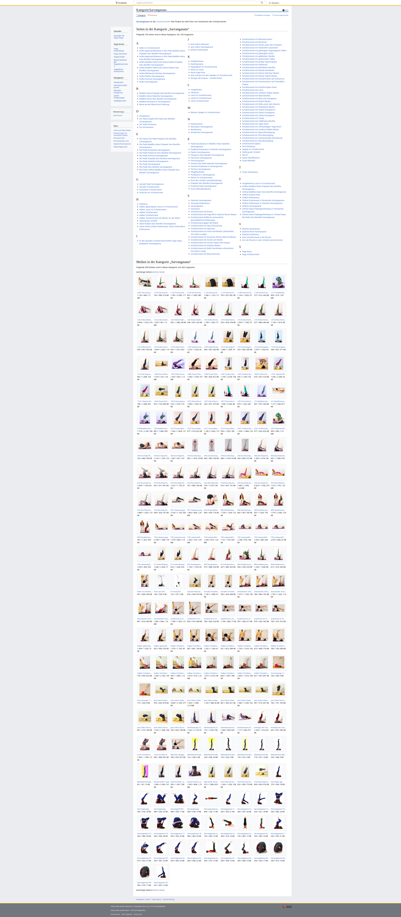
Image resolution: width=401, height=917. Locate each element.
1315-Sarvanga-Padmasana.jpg (228, 347)
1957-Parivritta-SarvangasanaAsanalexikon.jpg (228, 401)
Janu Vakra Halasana (200, 44)
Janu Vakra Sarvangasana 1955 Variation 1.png (278, 700)
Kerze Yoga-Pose (198, 72)
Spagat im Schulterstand (253, 149)
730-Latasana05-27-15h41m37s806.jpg (278, 537)
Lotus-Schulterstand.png (161, 754)
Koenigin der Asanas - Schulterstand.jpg (261, 727)
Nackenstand (196, 124)
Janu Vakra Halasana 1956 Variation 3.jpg (211, 700)
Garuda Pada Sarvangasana (151, 184)
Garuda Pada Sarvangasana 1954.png (195, 591)
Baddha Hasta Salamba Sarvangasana (156, 96)
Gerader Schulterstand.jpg (211, 591)
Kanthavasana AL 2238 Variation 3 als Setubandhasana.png (245, 727)
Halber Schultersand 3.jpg (245, 646)
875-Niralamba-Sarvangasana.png (228, 564)
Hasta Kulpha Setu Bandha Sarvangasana (157, 223)
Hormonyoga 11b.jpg (144, 700)
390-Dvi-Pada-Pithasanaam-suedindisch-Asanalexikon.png (178, 455)
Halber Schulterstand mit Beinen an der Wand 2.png (261, 673)
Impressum (138, 914)
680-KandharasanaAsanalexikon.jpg (278, 510)
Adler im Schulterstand (149, 48)
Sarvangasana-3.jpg (228, 833)
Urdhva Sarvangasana (251, 206)
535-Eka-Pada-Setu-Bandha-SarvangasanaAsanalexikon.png (161, 510)
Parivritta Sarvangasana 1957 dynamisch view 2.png (245, 782)
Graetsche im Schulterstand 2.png (211, 618)
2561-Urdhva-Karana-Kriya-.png (261, 428)
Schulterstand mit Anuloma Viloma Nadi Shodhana (213, 237)
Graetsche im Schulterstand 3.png (245, 618)
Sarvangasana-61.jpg (228, 858)
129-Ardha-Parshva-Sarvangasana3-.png (144, 347)
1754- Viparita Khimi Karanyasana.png (144, 401)
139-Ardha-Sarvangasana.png (178, 374)
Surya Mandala (248, 160)
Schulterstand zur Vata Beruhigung (257, 140)
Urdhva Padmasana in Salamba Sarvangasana (262, 203)
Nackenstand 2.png (195, 782)
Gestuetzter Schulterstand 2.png (144, 618)
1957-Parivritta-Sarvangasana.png (211, 401)
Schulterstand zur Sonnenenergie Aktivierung (262, 138)
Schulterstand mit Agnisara (203, 228)
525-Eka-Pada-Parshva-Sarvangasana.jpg (144, 483)
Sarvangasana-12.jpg (245, 809)
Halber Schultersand (148, 212)
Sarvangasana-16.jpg (161, 833)
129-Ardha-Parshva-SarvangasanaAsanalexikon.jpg (161, 347)
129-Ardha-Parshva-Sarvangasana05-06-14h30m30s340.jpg (245, 320)
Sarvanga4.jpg (193, 809)
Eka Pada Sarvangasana (149, 164)
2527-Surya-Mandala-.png (195, 428)
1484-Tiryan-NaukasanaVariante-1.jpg (195, 374)
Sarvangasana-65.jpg (144, 882)
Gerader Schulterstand (149, 187)
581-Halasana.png (194, 510)
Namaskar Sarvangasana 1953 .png (211, 782)
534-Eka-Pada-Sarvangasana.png (228, 483)
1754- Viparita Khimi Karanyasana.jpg (278, 374)
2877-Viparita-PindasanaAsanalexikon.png (278, 428)
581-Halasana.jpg (178, 510)
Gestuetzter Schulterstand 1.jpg (245, 591)
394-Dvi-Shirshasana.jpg (195, 455)
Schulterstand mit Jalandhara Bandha (258, 67)
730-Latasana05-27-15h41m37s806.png (144, 564)
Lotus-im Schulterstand (201, 98)
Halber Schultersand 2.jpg (211, 646)
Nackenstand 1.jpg (161, 782)
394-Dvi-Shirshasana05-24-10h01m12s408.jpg (228, 455)
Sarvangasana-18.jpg (195, 833)
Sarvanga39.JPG (177, 809)
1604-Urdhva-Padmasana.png (261, 374)
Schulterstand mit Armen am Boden (207, 240)
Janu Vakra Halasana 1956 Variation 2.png (195, 700)
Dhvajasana (144, 116)
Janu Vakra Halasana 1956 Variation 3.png (228, 700)
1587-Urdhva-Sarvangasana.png (245, 374)
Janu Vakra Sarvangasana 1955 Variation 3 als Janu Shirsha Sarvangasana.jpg (161, 727)
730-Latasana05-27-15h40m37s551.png (211, 537)
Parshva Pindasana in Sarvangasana (206, 166)
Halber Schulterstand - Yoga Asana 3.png (195, 673)
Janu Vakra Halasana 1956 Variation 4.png (261, 700)
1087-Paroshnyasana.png (144, 292)
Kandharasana (197, 61)
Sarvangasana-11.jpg (228, 809)
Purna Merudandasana (201, 189)
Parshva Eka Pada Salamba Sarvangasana (209, 163)
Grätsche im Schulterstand (151, 192)
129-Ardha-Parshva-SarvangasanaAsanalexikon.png (178, 347)
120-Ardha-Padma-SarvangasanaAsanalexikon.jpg (178, 320)
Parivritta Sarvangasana (201, 158)
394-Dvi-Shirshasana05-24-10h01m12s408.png (245, 455)
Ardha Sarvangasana (148, 81)
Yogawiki (121, 2)
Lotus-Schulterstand (200, 101)
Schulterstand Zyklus (251, 143)
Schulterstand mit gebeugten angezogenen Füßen (264, 50)
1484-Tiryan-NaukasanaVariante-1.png (211, 374)
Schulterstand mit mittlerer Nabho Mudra (260, 93)
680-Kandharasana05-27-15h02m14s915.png (261, 510)
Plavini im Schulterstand (201, 177)
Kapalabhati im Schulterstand (204, 67)
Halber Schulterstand (148, 215)
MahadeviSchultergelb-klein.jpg (195, 754)
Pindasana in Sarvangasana (203, 174)
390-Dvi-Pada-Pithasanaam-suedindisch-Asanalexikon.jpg (161, 455)
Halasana (143, 204)
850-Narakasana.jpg (195, 564)
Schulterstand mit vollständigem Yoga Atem (261, 126)
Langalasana (196, 89)
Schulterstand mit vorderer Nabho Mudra (260, 129)
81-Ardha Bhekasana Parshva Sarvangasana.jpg (161, 564)
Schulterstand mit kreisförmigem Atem (259, 87)
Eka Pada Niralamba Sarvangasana (154, 150)
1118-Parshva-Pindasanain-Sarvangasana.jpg (211, 292)
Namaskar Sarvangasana (202, 126)
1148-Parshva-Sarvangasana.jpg (245, 292)
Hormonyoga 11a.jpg (278, 673)
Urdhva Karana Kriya (251, 194)
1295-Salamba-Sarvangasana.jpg (195, 347)
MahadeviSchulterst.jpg (278, 754)
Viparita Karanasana (251, 228)
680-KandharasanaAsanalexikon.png (144, 537)
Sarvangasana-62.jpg (245, 858)
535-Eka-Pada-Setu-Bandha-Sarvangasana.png (245, 483)
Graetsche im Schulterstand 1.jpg (178, 618)
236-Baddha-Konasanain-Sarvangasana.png (161, 428)
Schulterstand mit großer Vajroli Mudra (259, 61)
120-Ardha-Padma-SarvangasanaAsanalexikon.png (195, 320)
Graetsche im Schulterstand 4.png (261, 618)
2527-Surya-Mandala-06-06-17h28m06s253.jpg (211, 428)
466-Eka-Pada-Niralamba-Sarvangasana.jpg (261, 455)
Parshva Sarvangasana (201, 169)
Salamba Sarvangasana (201, 200)
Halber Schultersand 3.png (261, 646)
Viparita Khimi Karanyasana (254, 231)
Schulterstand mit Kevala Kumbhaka (258, 70)
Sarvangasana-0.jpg (211, 809)
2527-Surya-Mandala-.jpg (178, 428)
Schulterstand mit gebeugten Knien (258, 53)
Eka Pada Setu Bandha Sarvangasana (155, 167)
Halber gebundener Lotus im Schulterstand (158, 206)
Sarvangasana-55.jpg (195, 858)
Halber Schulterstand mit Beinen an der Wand (159, 218)
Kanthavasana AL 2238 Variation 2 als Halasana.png (228, 727)
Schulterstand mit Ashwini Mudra (205, 245)
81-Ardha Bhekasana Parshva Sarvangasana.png (178, 564)
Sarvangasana (143, 21)
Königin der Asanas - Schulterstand (206, 78)
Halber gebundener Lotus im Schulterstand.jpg (144, 646)
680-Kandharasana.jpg (228, 510)
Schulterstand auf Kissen (202, 211)
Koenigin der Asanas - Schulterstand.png (278, 727)
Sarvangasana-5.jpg (261, 833)
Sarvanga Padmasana (200, 203)
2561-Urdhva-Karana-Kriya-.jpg (245, 428)
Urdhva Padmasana (250, 197)
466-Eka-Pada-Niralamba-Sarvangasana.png (278, 455)
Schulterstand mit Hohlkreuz (254, 64)
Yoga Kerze (247, 251)
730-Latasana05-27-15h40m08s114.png (195, 537)
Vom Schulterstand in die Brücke (256, 237)
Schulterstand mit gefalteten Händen (258, 56)
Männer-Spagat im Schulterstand (205, 112)
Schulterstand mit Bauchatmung (205, 254)
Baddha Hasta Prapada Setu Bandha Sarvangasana (161, 93)
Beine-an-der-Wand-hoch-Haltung (154, 104)
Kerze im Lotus (197, 69)
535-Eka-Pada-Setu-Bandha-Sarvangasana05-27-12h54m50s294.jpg (261, 483)
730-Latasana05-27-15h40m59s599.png (228, 537)
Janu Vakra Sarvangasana (202, 47)
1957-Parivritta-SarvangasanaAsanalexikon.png (245, 401)
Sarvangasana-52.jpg (144, 858)
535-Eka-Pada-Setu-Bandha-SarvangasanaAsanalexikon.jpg (144, 510)
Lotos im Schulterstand (201, 95)
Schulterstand (162, 21)
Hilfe (287, 10)
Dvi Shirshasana (146, 127)
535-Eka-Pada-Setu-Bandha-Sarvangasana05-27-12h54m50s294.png (278, 483)
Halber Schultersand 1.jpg (178, 646)
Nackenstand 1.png (178, 782)
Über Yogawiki (126, 914)
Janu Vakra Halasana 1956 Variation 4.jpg (245, 700)
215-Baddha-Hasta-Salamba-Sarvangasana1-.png (278, 401)
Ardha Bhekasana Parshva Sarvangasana (157, 73)
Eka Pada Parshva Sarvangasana (153, 155)
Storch (245, 155)
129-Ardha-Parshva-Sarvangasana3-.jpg (278, 320)
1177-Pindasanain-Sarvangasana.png (278, 292)
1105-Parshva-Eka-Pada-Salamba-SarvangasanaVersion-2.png (195, 292)
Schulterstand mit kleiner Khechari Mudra (260, 73)
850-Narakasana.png (211, 564)
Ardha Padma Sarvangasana (151, 76)
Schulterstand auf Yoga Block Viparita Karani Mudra (213, 214)
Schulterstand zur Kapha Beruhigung (258, 132)
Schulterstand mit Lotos (252, 90)
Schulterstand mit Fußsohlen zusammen (260, 47)
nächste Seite (158, 272)
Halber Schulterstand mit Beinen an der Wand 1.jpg (211, 673)
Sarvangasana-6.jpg (211, 858)
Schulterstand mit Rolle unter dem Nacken (261, 104)
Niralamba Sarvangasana (202, 132)
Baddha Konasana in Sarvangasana (154, 101)
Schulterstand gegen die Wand (204, 223)
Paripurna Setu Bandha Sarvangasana (207, 155)
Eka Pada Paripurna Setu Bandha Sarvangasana (160, 152)
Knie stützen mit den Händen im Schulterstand (211, 75)
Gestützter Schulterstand (150, 189)
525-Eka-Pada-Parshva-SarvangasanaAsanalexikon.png (195, 483)
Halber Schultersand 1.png (195, 646)
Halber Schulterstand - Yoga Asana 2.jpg (161, 673)
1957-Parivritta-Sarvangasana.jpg (195, 401)
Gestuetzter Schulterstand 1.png (261, 591)
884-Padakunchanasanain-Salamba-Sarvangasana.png (245, 564)
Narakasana (196, 129)
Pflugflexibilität (197, 172)
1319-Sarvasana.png (144, 374)
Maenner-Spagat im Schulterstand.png (178, 754)
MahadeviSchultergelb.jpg (211, 754)
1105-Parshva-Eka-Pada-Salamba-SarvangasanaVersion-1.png (161, 292)
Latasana (195, 92)
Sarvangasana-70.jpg (161, 882)
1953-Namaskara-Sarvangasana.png (178, 401)
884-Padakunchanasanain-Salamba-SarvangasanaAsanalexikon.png (278, 564)
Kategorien (140, 899)
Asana (148, 899)
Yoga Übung (156, 899)
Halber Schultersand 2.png (228, 646)
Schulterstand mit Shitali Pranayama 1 (259, 109)
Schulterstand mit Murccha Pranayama (259, 98)
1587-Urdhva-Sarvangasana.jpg (228, 374)
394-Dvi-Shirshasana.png (211, 455)
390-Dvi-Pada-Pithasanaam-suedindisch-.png (144, 455)
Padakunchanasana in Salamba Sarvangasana (211, 149)
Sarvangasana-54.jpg (178, 858)
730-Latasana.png (178, 537)
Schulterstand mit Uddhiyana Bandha (258, 121)
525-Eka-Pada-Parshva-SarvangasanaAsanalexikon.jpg (178, 483)
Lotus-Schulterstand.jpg (144, 754)
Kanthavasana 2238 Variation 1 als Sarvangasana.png (211, 727)
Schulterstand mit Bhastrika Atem (257, 39)
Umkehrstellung (168, 899)
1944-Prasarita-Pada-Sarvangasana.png (161, 401)
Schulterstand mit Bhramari (254, 42)
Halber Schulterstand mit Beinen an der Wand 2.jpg (245, 673)
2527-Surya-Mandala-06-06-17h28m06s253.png (228, 428)
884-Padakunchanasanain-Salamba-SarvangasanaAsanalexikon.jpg (261, 564)
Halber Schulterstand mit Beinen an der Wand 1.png (228, 673)
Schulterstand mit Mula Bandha (256, 95)
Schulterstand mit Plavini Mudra (256, 101)
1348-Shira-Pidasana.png (161, 374)
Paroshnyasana (197, 160)
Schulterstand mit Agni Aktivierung (206, 225)
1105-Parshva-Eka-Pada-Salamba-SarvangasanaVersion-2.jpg (178, 292)
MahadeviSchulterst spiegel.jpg (228, 754)
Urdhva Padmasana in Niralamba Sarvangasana (263, 200)
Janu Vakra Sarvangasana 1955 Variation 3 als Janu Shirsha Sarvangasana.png (178, 727)
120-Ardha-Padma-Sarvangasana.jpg (144, 320)
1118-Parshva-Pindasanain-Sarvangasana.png (228, 292)
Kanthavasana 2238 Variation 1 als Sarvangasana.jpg (195, 727)
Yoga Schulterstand (250, 254)
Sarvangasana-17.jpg (178, 833)
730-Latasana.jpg (161, 537)
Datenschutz (115, 914)
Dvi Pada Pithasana (147, 124)
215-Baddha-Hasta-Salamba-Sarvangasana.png (261, 401)
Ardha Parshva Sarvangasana (152, 79)
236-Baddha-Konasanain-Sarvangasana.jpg (144, 428)
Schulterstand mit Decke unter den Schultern (262, 45)
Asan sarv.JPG (159, 591)
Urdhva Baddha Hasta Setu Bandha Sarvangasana (264, 192)
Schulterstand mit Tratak (253, 118)
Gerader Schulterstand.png (228, 591)
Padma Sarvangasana (200, 152)
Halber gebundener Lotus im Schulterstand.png (161, 646)
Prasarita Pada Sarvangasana (203, 186)
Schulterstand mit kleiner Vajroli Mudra (259, 76)
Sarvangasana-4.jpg (245, 833)
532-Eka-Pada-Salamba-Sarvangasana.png (211, 483)
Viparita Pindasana (250, 234)
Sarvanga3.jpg (159, 809)
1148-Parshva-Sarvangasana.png (261, 292)
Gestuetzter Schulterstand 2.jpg (278, 591)
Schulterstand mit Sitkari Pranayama (258, 112)
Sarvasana (195, 208)
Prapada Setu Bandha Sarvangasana (207, 183)
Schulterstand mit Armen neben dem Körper (210, 242)
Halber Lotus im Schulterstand (152, 209)
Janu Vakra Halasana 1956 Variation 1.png (161, 700)
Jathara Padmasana (199, 49)
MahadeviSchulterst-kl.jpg (261, 754)
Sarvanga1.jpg (276, 782)
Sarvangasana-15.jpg (144, 833)
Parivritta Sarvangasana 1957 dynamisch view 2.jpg (228, 782)
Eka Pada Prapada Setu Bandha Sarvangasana (159, 158)
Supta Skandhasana (251, 157)
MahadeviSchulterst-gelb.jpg (245, 754)
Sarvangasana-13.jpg (261, 809)
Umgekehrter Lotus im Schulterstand (258, 183)
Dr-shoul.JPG (176, 591)
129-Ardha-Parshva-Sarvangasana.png (228, 320)
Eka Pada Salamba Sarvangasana (153, 161)
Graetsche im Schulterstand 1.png (195, 618)
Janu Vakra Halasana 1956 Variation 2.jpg (178, 700)
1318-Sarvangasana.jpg (261, 347)
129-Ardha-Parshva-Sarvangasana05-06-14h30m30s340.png (261, 320)
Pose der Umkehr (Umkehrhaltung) (206, 180)
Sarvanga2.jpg (143, 809)
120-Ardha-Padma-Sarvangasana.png (161, 320)
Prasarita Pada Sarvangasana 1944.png (261, 782)
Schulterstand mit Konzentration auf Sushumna (263, 78)
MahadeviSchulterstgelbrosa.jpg (144, 782)
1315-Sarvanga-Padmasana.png (245, 347)
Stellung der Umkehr (251, 152)
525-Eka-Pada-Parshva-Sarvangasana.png (161, 483)
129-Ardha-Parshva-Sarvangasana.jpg (211, 320)
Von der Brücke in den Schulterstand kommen (262, 240)
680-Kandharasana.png (245, 510)
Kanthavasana (197, 64)
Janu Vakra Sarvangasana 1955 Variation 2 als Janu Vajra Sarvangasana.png (144, 727)
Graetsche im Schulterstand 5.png (278, 618)
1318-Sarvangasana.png (278, 347)
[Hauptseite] (121, 15)
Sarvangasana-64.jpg (278, 858)
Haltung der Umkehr (148, 221)
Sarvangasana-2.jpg (211, 833)
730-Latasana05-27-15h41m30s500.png (261, 537)
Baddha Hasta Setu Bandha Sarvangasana (157, 98)
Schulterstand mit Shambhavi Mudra (258, 107)
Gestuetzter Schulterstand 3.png (161, 618)
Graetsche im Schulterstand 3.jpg (228, 618)
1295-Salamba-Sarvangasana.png (211, 347)
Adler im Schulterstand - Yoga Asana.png (144, 591)
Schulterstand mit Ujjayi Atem (255, 124)
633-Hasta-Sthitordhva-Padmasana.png (211, 510)
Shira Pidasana (248, 146)
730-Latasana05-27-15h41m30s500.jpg (245, 537)
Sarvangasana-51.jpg (278, 833)
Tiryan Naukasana (250, 172)
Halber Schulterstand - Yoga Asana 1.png (144, 673)
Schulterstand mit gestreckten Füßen (258, 59)
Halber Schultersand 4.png (278, 646)
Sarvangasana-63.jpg (261, 858)
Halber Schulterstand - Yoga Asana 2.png (178, 673)
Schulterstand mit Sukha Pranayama (258, 115)
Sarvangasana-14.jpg (278, 809)
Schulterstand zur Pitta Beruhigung (257, 135)
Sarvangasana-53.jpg (161, 858)
